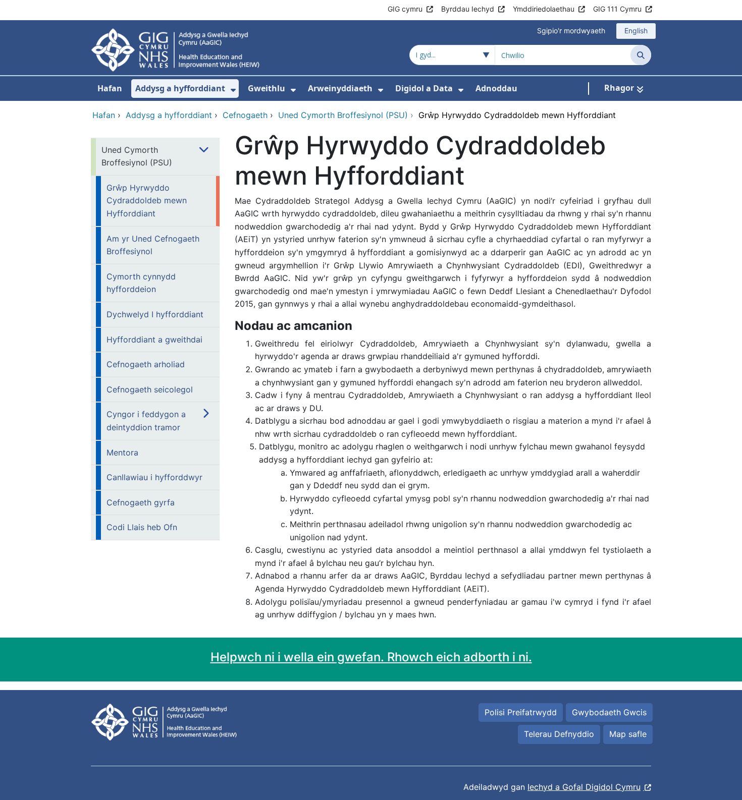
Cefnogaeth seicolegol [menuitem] (150, 389)
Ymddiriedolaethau (543, 9)
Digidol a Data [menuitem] (424, 88)
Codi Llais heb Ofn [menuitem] (142, 527)
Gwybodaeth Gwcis (609, 712)
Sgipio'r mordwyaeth (571, 30)
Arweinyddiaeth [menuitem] (340, 88)
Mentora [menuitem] (122, 452)
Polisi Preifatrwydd (521, 712)
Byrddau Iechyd (467, 9)
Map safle (628, 734)
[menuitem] (233, 90)
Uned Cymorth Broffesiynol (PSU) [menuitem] (136, 156)
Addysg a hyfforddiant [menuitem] (180, 88)
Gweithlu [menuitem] (266, 88)
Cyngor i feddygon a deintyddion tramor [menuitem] (146, 420)
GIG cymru (405, 9)
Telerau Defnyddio (559, 734)
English (636, 30)
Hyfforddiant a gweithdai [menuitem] (154, 339)
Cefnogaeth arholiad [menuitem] (146, 364)
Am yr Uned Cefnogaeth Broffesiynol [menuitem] (153, 245)
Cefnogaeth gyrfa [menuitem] (141, 502)
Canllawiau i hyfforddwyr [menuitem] (154, 477)
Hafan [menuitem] (109, 88)
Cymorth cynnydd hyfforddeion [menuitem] (141, 283)
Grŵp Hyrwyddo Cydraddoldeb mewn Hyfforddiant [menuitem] (147, 200)
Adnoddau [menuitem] (496, 88)
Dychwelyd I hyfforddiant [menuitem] (155, 314)
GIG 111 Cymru (617, 9)
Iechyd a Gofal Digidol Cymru (584, 787)
